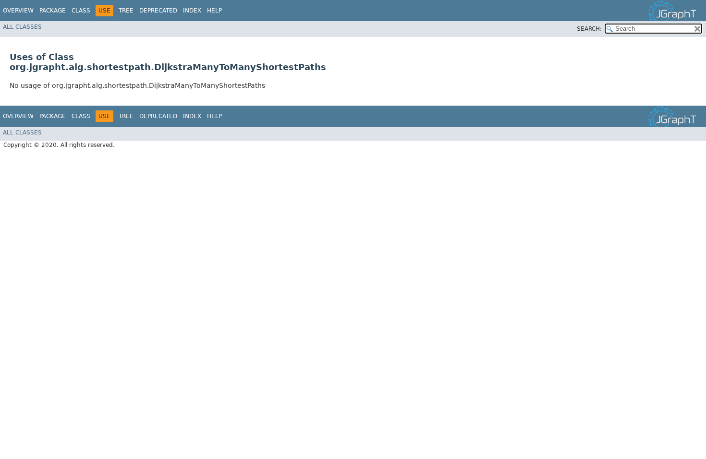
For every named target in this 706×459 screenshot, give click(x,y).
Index (192, 10)
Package (52, 10)
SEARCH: (589, 28)
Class (81, 10)
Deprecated (158, 10)
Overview (18, 10)
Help (214, 10)
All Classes (22, 27)
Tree (126, 10)
